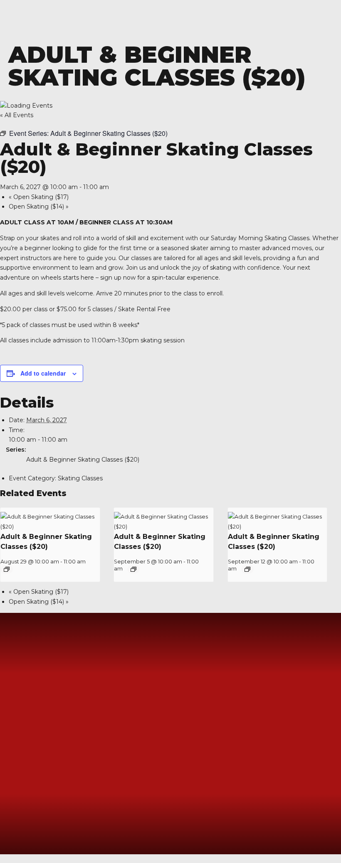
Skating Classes (80, 478)
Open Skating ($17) (39, 197)
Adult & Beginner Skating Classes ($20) (82, 459)
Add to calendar (43, 373)
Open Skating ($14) (39, 206)
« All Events (16, 115)
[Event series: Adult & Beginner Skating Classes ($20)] (7, 569)
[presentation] (50, 527)
